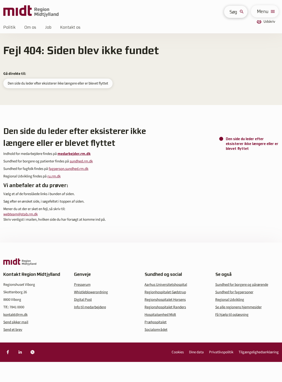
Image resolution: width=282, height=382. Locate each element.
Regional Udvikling (229, 299)
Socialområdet (156, 329)
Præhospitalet (156, 322)
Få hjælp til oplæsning (232, 314)
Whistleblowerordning (91, 292)
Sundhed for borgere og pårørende (241, 284)
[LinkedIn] (20, 352)
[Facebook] (7, 352)
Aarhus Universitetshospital (166, 284)
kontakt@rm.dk (15, 314)
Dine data (196, 352)
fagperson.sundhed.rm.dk (68, 168)
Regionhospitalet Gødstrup (165, 292)
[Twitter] (32, 352)
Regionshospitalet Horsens (165, 299)
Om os (30, 27)
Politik (9, 27)
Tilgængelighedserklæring (259, 352)
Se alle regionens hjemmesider (238, 307)
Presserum (82, 284)
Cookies (178, 352)
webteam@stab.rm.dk (20, 214)
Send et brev (12, 329)
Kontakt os (70, 27)
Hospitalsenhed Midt (160, 314)
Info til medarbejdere (90, 307)
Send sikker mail (15, 322)
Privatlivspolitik (221, 352)
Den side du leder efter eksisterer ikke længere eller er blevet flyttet (58, 83)
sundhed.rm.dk (81, 161)
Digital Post (83, 299)
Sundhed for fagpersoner (234, 292)
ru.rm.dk (54, 176)
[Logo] (31, 11)
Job (48, 27)
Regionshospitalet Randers (165, 307)
